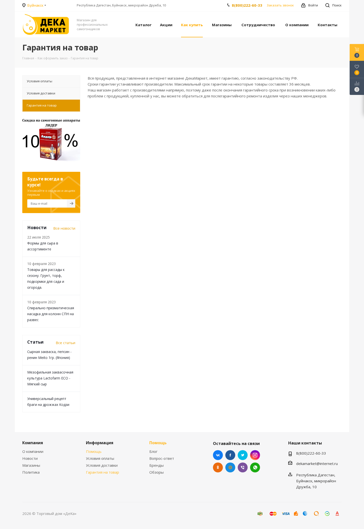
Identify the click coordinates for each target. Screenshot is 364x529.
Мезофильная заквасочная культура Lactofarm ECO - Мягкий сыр (50, 378)
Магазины (31, 465)
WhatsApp (255, 467)
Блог (153, 451)
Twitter (243, 455)
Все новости (64, 228)
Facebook (230, 455)
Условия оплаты (100, 458)
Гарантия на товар (102, 472)
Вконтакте (218, 455)
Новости (30, 458)
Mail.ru (230, 467)
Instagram (255, 455)
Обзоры (156, 472)
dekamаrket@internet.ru (317, 463)
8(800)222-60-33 (247, 5)
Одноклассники (218, 467)
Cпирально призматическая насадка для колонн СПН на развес (50, 314)
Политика (31, 472)
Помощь (94, 451)
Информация (99, 442)
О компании (32, 451)
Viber (243, 467)
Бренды (156, 465)
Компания (32, 442)
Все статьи (65, 342)
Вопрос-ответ (161, 458)
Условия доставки (102, 465)
